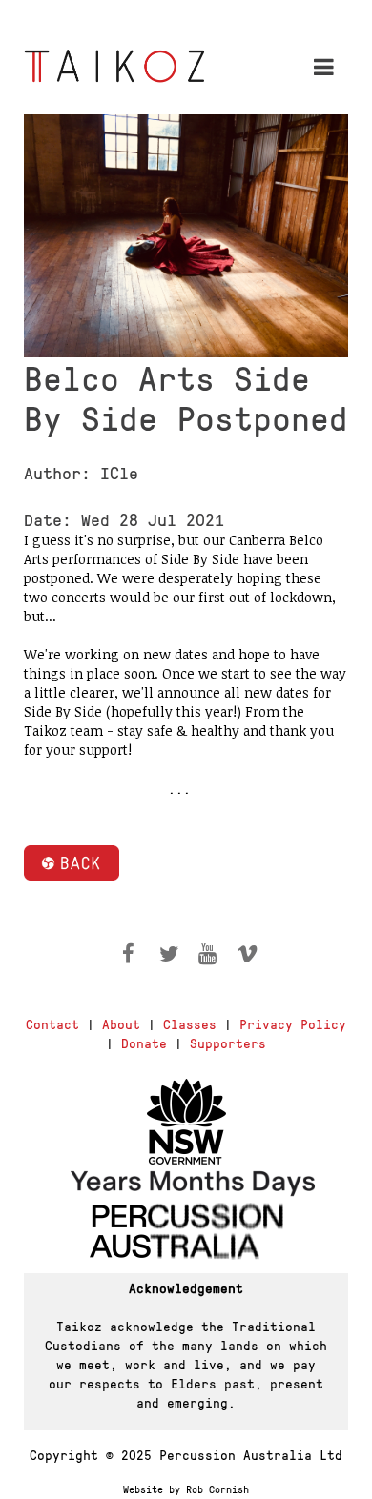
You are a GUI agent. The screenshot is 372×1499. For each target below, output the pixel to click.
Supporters (228, 1042)
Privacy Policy (292, 1023)
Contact (52, 1023)
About (121, 1023)
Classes (190, 1023)
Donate (144, 1042)
